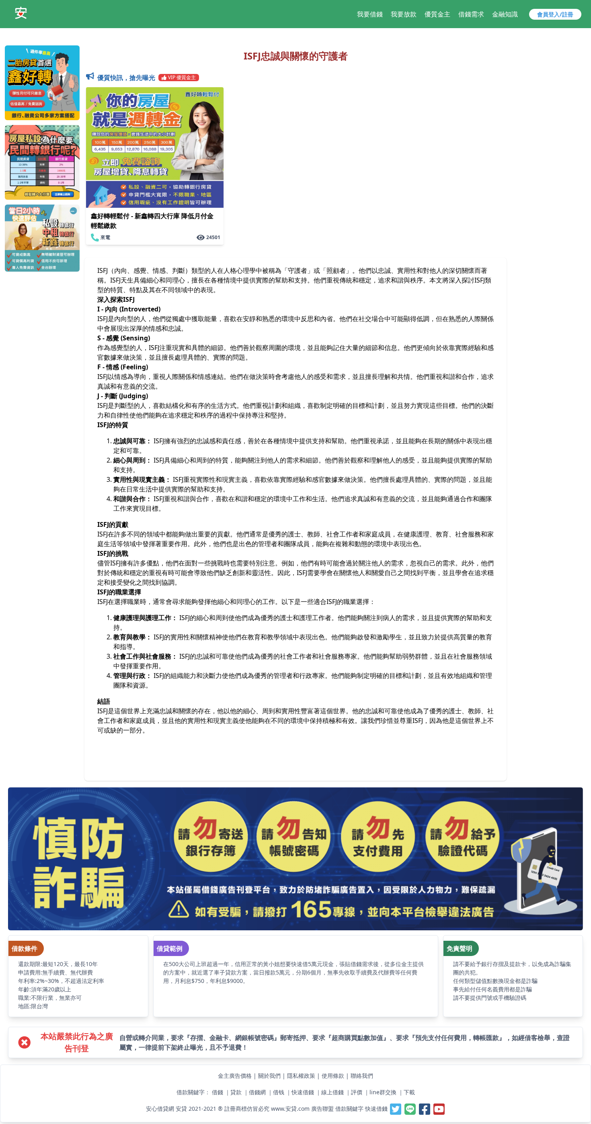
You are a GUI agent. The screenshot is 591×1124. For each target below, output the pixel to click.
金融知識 (505, 14)
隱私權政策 (301, 1075)
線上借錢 (332, 1092)
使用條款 (333, 1075)
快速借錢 (302, 1092)
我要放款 (404, 14)
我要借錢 (370, 14)
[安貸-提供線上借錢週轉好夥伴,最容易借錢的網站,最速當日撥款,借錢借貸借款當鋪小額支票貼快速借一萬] (20, 12)
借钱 (278, 1092)
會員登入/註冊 (555, 14)
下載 (409, 1092)
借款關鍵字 (349, 1108)
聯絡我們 (362, 1075)
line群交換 (382, 1092)
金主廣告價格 (235, 1075)
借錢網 (257, 1092)
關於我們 (269, 1075)
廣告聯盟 (322, 1108)
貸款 (236, 1092)
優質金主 (437, 14)
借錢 (217, 1092)
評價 (356, 1092)
